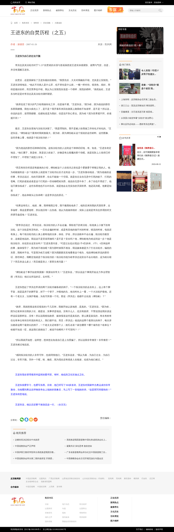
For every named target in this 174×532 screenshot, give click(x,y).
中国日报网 (30, 487)
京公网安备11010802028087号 (54, 529)
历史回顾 (46, 23)
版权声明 (159, 529)
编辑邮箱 (149, 529)
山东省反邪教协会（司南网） (94, 478)
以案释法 (83, 508)
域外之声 (48, 517)
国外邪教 (48, 521)
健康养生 (60, 10)
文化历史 (73, 10)
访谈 (47, 504)
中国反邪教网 (31, 478)
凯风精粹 (83, 517)
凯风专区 (25, 23)
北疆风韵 (42, 478)
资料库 (36, 23)
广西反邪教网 (54, 478)
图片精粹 (98, 10)
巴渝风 (144, 478)
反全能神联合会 (32, 482)
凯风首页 (16, 2)
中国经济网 (41, 487)
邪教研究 (48, 513)
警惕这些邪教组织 (69, 521)
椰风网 (136, 478)
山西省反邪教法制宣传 (71, 478)
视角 (64, 513)
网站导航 (31, 2)
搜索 (160, 10)
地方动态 (65, 504)
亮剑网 (118, 478)
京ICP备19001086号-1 (32, 529)
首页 (16, 23)
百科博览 (85, 10)
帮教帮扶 (83, 513)
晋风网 (110, 478)
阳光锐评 (83, 504)
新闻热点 (47, 10)
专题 (64, 508)
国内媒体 (65, 517)
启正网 (152, 478)
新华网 (59, 487)
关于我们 (139, 529)
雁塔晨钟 (127, 478)
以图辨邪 (48, 508)
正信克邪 (34, 10)
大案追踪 (58, 23)
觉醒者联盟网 (46, 482)
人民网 (51, 487)
